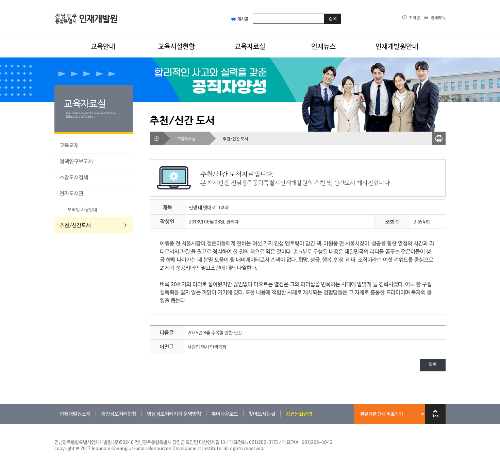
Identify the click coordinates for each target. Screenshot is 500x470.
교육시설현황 (176, 46)
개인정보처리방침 (118, 413)
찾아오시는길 (262, 413)
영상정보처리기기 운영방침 (174, 413)
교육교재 (69, 145)
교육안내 (103, 46)
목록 (433, 365)
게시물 (243, 19)
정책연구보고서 (76, 161)
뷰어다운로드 (225, 413)
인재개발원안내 (397, 46)
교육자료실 (250, 46)
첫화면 (414, 17)
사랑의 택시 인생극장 (206, 347)
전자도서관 (71, 193)
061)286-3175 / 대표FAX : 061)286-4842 (291, 442)
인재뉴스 (323, 46)
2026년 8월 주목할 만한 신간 (214, 332)
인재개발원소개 (75, 413)
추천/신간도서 (75, 225)
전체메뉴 (438, 17)
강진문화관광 (299, 413)
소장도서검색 (74, 177)
